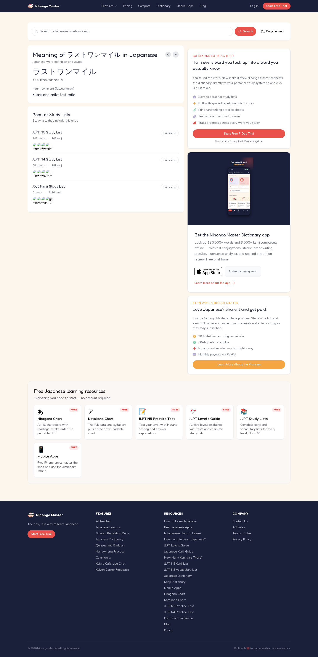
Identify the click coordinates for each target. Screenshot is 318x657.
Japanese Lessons (108, 527)
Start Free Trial (276, 6)
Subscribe (170, 133)
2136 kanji (55, 192)
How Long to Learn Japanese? (185, 539)
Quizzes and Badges (110, 545)
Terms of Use (242, 533)
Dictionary (163, 6)
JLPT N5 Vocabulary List (180, 570)
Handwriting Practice (110, 551)
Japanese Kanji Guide (178, 551)
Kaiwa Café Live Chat (110, 564)
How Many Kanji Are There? (183, 558)
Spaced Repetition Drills (112, 533)
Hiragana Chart (174, 594)
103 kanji (57, 138)
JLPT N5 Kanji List (176, 564)
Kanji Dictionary (174, 582)
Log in (254, 6)
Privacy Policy (242, 539)
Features (107, 6)
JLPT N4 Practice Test (179, 612)
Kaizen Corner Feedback (112, 570)
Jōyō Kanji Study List (49, 186)
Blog (203, 6)
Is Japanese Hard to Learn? (182, 533)
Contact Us (240, 521)
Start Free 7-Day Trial (239, 134)
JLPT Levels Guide (176, 545)
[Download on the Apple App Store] (208, 271)
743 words (39, 138)
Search (248, 31)
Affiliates (239, 527)
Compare (144, 6)
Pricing (127, 6)
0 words (38, 192)
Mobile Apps (185, 6)
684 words (39, 165)
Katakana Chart (175, 600)
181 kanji (57, 165)
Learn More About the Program (239, 364)
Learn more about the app (212, 283)
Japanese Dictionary (109, 539)
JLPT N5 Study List (47, 132)
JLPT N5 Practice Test (179, 606)
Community (103, 558)
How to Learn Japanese (180, 521)
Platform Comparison (178, 618)
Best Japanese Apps (178, 527)
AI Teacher (103, 521)
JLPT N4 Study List (47, 159)
